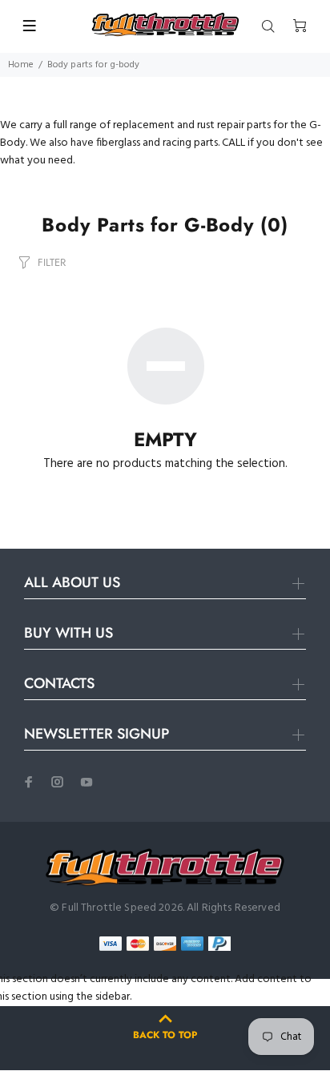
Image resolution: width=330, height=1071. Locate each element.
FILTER (52, 262)
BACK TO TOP (165, 1035)
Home (21, 65)
